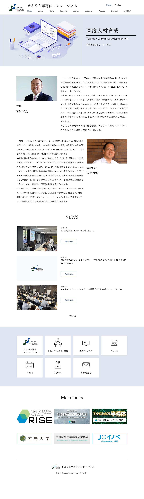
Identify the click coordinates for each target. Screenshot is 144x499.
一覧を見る (72, 316)
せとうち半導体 (39, 6)
